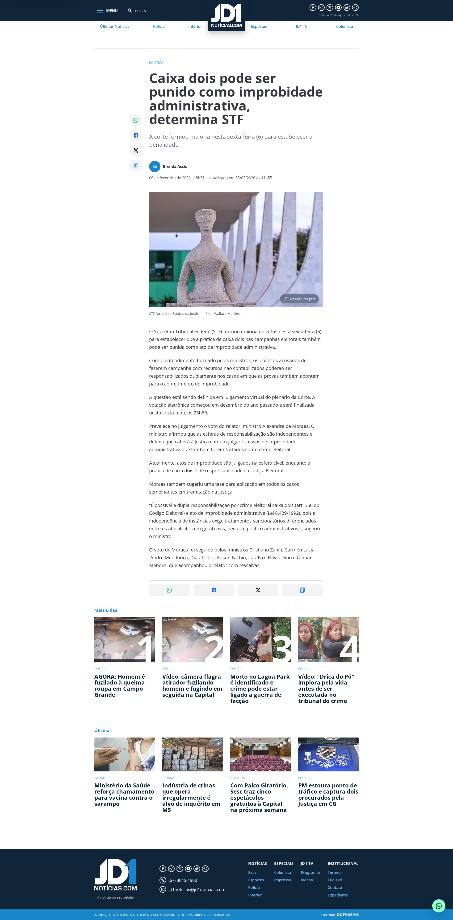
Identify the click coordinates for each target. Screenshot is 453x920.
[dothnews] (348, 914)
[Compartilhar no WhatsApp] (136, 120)
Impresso (282, 880)
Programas (311, 872)
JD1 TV (301, 26)
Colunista (344, 26)
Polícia (159, 26)
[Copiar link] (136, 165)
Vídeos (307, 880)
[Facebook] (313, 7)
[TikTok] (347, 7)
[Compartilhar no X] (136, 150)
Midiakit (335, 880)
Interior (195, 26)
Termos (334, 872)
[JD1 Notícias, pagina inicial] (115, 875)
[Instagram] (321, 7)
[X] (330, 7)
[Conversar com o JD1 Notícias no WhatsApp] (438, 905)
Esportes (259, 26)
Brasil (253, 872)
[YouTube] (338, 7)
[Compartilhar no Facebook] (136, 135)
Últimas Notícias (114, 26)
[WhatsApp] (355, 7)
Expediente (338, 895)
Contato (335, 887)
